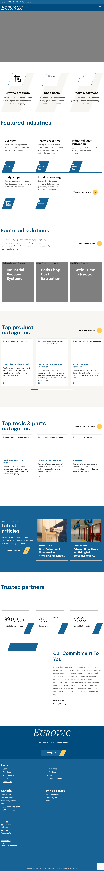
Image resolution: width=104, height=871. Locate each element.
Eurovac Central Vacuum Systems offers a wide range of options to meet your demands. (51, 289)
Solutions (7, 772)
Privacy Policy (6, 843)
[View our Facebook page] (8, 829)
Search (6, 769)
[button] (34, 389)
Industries (53, 769)
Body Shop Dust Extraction (50, 274)
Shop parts (7, 782)
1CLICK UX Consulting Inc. (69, 868)
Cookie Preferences (9, 846)
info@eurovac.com (25, 2)
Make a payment (55, 779)
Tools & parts (8, 775)
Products (52, 772)
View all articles (13, 550)
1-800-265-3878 (12, 2)
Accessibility (6, 841)
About (5, 779)
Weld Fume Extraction (85, 272)
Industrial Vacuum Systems (15, 274)
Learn (51, 775)
